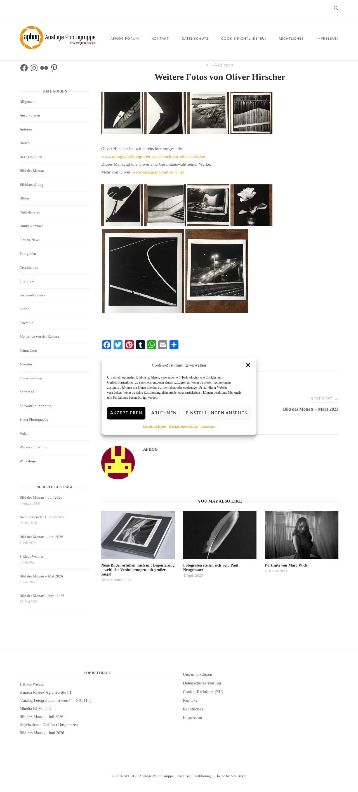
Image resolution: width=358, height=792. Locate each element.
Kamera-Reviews (32, 295)
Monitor (26, 364)
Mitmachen (28, 350)
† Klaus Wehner (31, 556)
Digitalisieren (30, 212)
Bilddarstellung (31, 184)
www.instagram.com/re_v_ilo (158, 172)
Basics (24, 143)
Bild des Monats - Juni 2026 (42, 733)
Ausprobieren (30, 115)
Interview (27, 281)
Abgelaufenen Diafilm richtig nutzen (49, 725)
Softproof (27, 392)
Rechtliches (291, 38)
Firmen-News (29, 240)
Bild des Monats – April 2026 (42, 596)
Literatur (26, 323)
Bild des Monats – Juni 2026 (41, 537)
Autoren (26, 129)
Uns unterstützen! (198, 674)
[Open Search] (336, 8)
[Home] (59, 48)
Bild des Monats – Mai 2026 (41, 576)
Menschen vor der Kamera (39, 336)
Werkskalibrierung (34, 447)
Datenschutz (195, 38)
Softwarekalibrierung (35, 406)
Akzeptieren (126, 413)
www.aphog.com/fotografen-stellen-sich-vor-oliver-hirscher (153, 156)
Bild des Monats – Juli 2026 (41, 497)
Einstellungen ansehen (217, 413)
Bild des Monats (32, 170)
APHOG (150, 449)
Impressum (208, 426)
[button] (248, 365)
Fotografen (28, 253)
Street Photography (34, 419)
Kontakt (160, 38)
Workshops (28, 461)
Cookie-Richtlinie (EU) (243, 38)
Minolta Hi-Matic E (35, 709)
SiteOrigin (238, 776)
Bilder (24, 198)
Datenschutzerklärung (183, 426)
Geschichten (29, 267)
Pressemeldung (31, 378)
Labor (24, 309)
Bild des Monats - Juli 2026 (41, 717)
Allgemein (28, 101)
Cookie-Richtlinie (154, 426)
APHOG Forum (124, 38)
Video (24, 433)
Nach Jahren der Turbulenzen (42, 517)
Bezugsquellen (31, 157)
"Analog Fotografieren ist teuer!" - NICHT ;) (55, 700)
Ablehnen (164, 413)
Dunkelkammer (31, 226)
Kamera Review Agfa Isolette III (45, 692)
